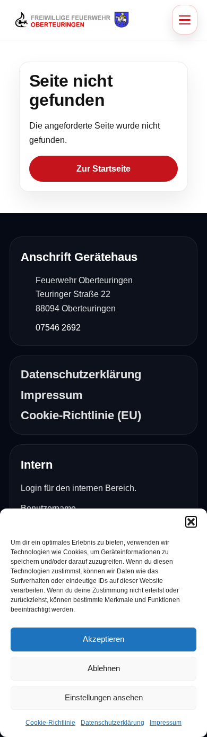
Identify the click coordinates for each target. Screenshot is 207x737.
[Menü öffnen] (184, 20)
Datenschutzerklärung (112, 722)
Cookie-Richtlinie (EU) (81, 415)
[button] (191, 521)
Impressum (166, 722)
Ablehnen (104, 668)
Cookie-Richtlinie (50, 722)
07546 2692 (58, 327)
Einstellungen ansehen (104, 697)
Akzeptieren (103, 638)
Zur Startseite (103, 168)
